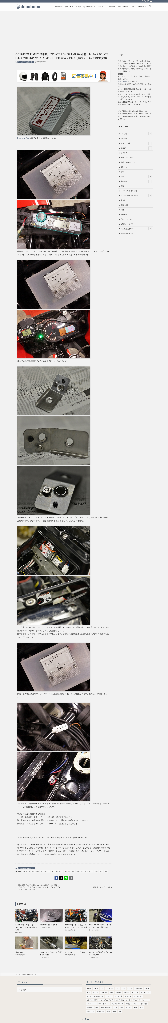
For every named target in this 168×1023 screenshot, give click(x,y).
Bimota (89, 989)
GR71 (96, 989)
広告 (122, 186)
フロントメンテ (69, 871)
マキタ (128, 1004)
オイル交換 (35, 871)
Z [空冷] (126, 992)
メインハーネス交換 (140, 1004)
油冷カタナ (90, 1011)
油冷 (141, 1007)
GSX (123, 989)
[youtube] (151, 1)
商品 (122, 176)
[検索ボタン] (150, 7)
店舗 (121, 1007)
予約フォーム (122, 81)
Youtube (118, 992)
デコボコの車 (125, 143)
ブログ (123, 148)
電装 (105, 871)
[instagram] (148, 1)
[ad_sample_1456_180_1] (63, 81)
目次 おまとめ (126, 219)
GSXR (147, 989)
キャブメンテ (138, 996)
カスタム (128, 996)
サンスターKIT (45, 871)
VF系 (111, 992)
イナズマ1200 (145, 992)
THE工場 (124, 134)
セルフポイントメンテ (123, 1000)
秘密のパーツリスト (128, 224)
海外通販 (124, 214)
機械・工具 (125, 205)
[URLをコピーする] (71, 878)
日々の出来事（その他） (129, 191)
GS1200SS (26, 871)
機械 (135, 1007)
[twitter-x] (145, 1)
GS (102, 989)
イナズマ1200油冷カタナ (95, 996)
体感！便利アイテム (128, 162)
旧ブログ (128, 1007)
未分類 (123, 200)
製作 (108, 1011)
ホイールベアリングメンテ (84, 871)
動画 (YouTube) (106, 1007)
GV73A (95, 992)
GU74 (89, 992)
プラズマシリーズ (57, 871)
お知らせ (124, 138)
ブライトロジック (117, 1004)
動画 (122, 172)
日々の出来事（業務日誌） (25, 62)
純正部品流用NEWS (128, 229)
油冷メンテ (100, 1011)
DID (19, 871)
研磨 (96, 871)
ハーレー (146, 1000)
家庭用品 (124, 181)
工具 (115, 1007)
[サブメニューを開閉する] (150, 133)
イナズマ (135, 992)
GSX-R (130, 989)
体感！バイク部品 (127, 157)
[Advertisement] (84, 28)
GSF (117, 989)
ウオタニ (109, 996)
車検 (101, 871)
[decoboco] (27, 6)
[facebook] (142, 1)
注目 (122, 210)
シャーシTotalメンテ (106, 1000)
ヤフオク (124, 153)
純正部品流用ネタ (127, 233)
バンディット (91, 1004)
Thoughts (104, 992)
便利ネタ (124, 167)
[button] (56, 878)
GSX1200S (138, 989)
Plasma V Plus (23, 138)
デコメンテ (137, 1000)
